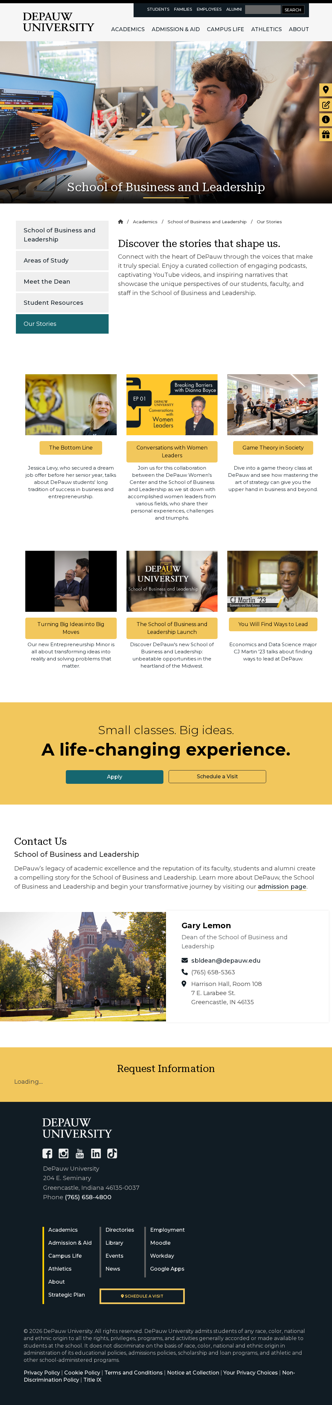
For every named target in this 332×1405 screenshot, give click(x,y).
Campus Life (225, 29)
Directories (119, 1230)
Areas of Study (46, 260)
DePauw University (58, 22)
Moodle (160, 1243)
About (299, 29)
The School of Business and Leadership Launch (172, 628)
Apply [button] (114, 777)
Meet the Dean (47, 281)
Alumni (234, 9)
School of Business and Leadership (59, 235)
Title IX (92, 1380)
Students (158, 9)
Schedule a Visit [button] (217, 776)
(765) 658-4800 (88, 1197)
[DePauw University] (77, 1128)
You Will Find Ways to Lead (273, 624)
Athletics (266, 29)
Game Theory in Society (273, 448)
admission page (282, 886)
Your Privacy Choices (250, 1373)
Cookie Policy (82, 1373)
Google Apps (167, 1269)
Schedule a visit (143, 1296)
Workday (162, 1256)
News (112, 1269)
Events (114, 1256)
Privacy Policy (42, 1373)
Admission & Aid (176, 29)
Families (183, 9)
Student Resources (53, 302)
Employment (167, 1230)
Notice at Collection (193, 1373)
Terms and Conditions (133, 1373)
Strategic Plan (66, 1295)
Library (114, 1243)
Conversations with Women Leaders (172, 452)
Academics (128, 29)
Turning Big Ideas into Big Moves (70, 628)
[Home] (120, 221)
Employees (209, 9)
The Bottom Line (71, 448)
